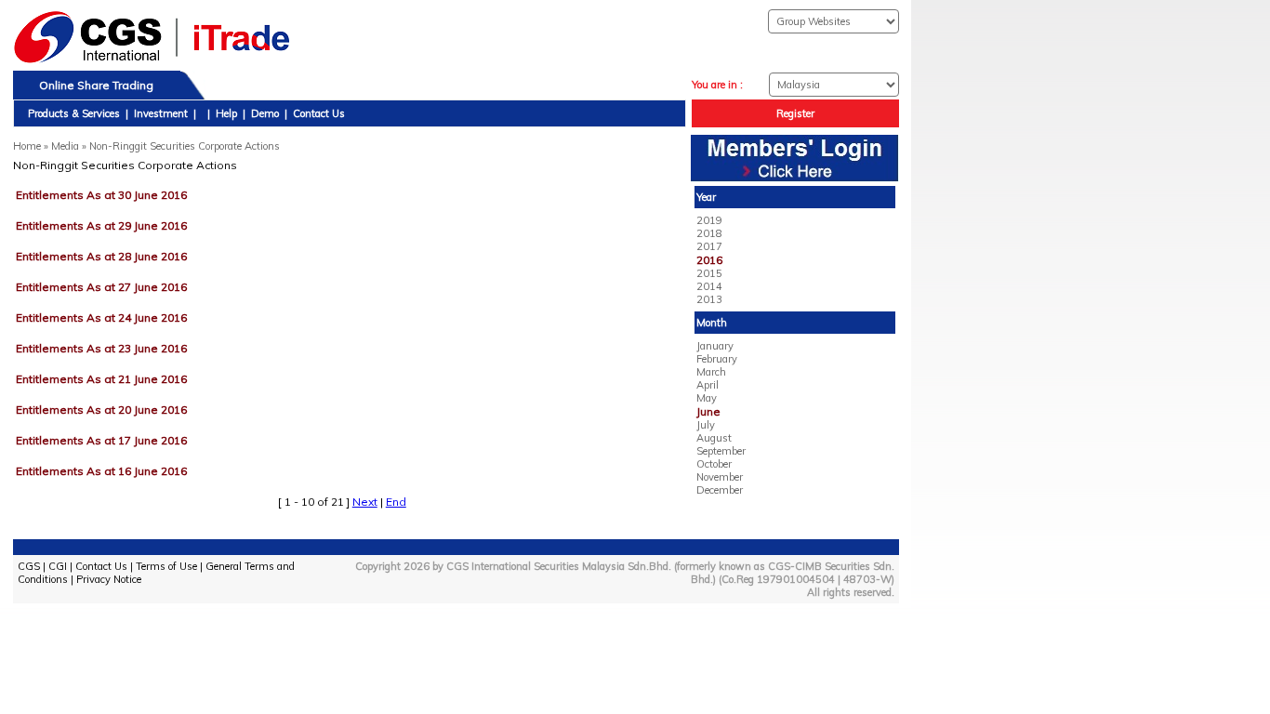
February (716, 358)
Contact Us (319, 113)
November (719, 476)
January (715, 345)
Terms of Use (166, 566)
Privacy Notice (108, 579)
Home (27, 145)
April (707, 384)
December (719, 489)
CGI (57, 566)
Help (226, 113)
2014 (709, 286)
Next (364, 502)
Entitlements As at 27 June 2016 (101, 287)
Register (795, 113)
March (711, 371)
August (714, 437)
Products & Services (74, 113)
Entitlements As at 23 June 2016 (101, 348)
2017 (709, 246)
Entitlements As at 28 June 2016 (101, 256)
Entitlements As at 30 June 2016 (101, 195)
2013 (709, 299)
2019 (709, 220)
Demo (265, 113)
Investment (161, 113)
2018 (709, 233)
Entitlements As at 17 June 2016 (101, 440)
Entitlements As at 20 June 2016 (101, 409)
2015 (709, 273)
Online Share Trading (96, 85)
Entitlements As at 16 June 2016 (101, 471)
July (705, 424)
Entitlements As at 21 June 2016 (101, 379)
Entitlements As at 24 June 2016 (101, 317)
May (706, 397)
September (721, 450)
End (396, 502)
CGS (29, 566)
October (714, 463)
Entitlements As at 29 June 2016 (101, 225)
